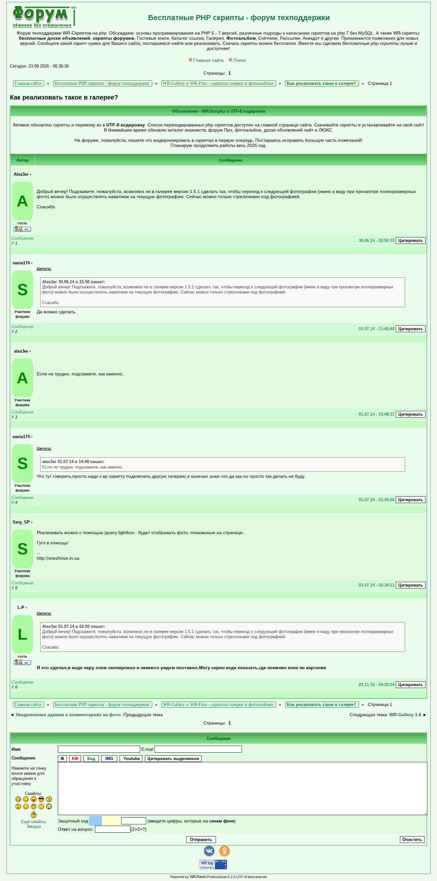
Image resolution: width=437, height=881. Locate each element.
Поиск (239, 60)
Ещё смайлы (33, 821)
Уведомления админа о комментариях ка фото (68, 714)
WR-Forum (198, 877)
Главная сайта (208, 60)
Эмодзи (33, 826)
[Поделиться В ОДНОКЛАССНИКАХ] (224, 850)
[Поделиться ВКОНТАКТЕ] (209, 850)
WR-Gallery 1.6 (405, 714)
